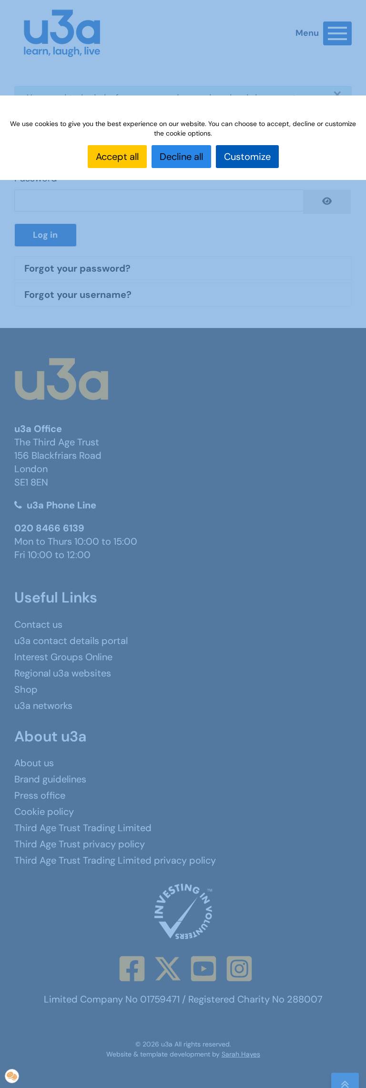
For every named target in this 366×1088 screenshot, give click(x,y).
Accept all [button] (117, 156)
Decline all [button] (181, 156)
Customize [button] (247, 156)
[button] (12, 1076)
